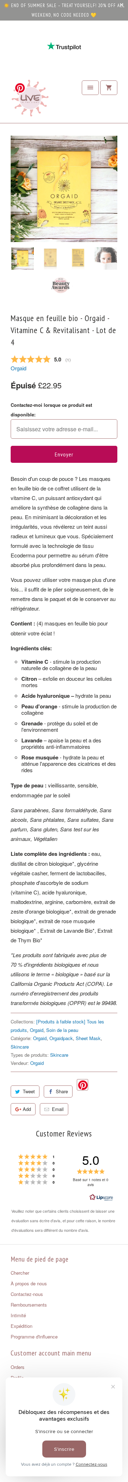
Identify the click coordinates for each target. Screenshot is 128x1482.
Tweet (29, 1091)
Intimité (18, 1315)
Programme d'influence (34, 1336)
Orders (18, 1367)
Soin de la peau (62, 1030)
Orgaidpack (61, 1038)
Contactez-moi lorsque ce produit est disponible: (51, 410)
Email (58, 1109)
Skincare (20, 1046)
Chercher (20, 1272)
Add (27, 1109)
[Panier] (108, 87)
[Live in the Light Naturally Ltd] (30, 100)
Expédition (21, 1326)
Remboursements (29, 1304)
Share (62, 1091)
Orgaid (18, 368)
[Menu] (90, 87)
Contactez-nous (27, 1294)
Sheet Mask (88, 1038)
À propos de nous (29, 1283)
